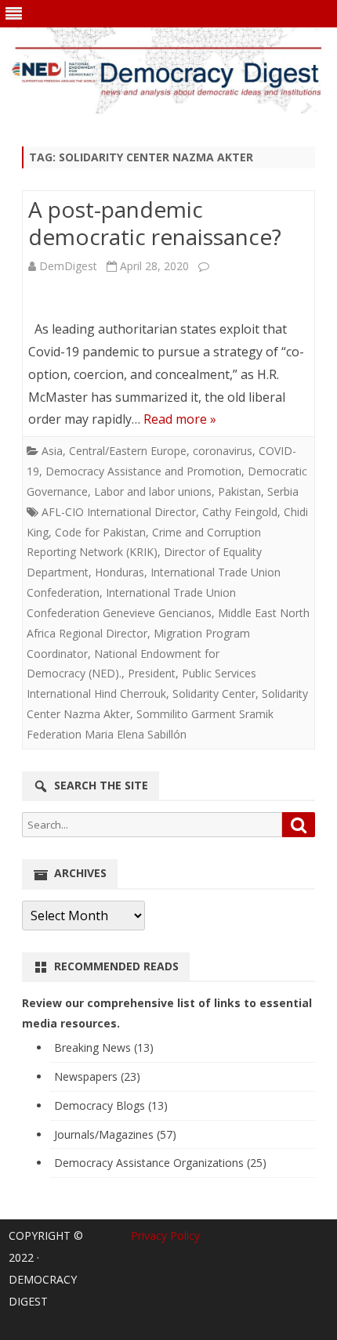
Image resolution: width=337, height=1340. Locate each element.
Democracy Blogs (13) (111, 1105)
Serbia (283, 491)
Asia (52, 450)
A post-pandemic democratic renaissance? (154, 223)
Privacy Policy (165, 1235)
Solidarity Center (213, 693)
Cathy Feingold (239, 511)
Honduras (119, 572)
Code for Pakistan (100, 532)
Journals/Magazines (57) (115, 1134)
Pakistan (239, 491)
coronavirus (222, 450)
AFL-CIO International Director (119, 511)
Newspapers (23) (97, 1076)
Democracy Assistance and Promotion (143, 471)
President (152, 673)
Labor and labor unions (153, 491)
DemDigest (68, 265)
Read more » (179, 419)
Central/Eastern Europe (128, 450)
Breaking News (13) (104, 1047)
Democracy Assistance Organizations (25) (160, 1162)
